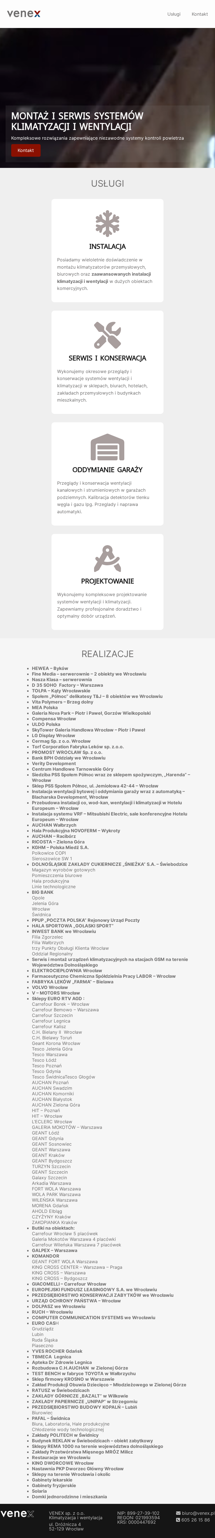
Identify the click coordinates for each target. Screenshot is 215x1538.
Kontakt (26, 150)
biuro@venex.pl (198, 1513)
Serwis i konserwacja (107, 358)
